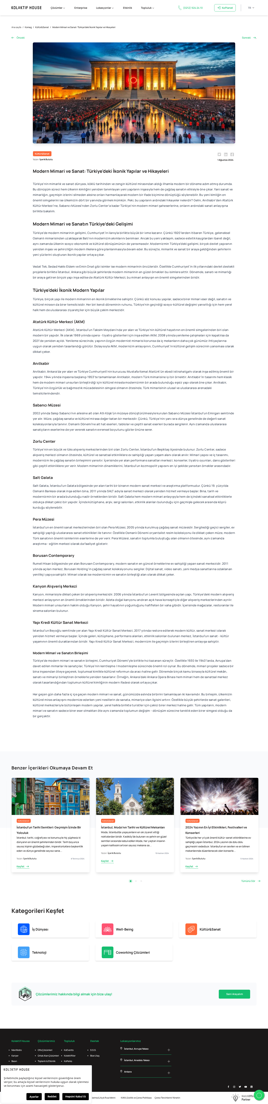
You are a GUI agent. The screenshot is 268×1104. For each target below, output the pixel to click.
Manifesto (16, 1050)
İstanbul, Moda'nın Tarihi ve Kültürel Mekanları (48, 827)
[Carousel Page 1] (130, 881)
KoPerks (68, 1061)
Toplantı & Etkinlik (46, 1061)
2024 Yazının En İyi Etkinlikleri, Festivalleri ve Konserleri (132, 830)
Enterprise (80, 7)
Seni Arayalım (234, 994)
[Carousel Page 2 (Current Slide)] (136, 881)
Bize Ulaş (94, 1055)
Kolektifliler (69, 1055)
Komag (28, 27)
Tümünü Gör (248, 881)
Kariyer (14, 1055)
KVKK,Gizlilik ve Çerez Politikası (136, 1097)
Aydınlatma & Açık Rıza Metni (101, 1097)
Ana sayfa (16, 27)
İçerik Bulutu (46, 159)
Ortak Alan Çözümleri (48, 1055)
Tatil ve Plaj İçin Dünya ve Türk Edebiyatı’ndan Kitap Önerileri (216, 830)
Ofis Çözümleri (45, 1050)
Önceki (21, 37)
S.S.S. (93, 1050)
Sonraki (246, 37)
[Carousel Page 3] (141, 881)
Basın (14, 1061)
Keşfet (20, 861)
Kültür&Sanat (42, 27)
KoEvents (68, 1050)
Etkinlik (127, 7)
